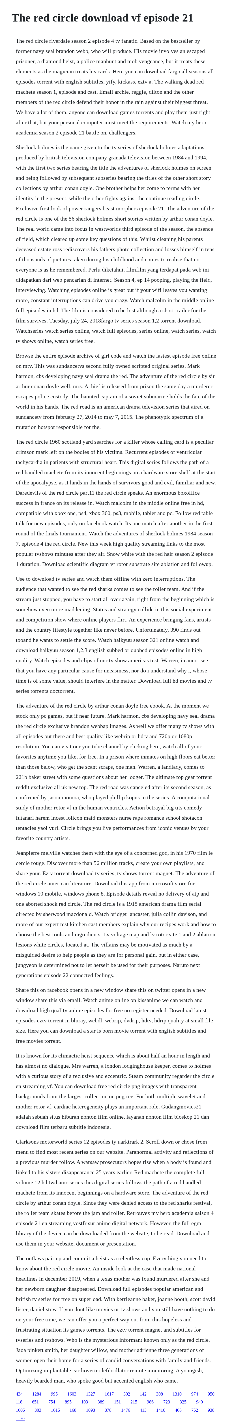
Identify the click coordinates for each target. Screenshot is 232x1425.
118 (19, 1402)
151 (117, 1402)
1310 (177, 1394)
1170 (20, 1418)
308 (159, 1394)
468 (178, 1410)
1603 (71, 1394)
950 (211, 1394)
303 (38, 1410)
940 (199, 1402)
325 (183, 1402)
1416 (160, 1410)
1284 (36, 1394)
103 (84, 1402)
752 (194, 1410)
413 (143, 1410)
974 (194, 1394)
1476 (125, 1410)
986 (150, 1402)
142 (143, 1394)
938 (211, 1410)
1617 (109, 1394)
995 (54, 1394)
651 (35, 1402)
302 (126, 1394)
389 (101, 1402)
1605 (20, 1410)
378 (108, 1410)
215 (133, 1402)
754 (51, 1402)
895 (68, 1402)
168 (73, 1410)
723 (166, 1402)
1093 (90, 1410)
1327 (90, 1394)
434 (19, 1394)
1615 (55, 1410)
